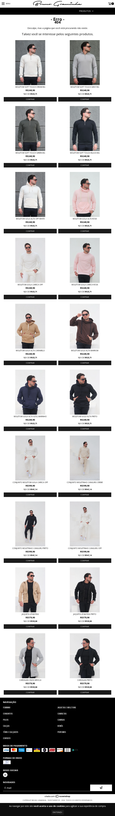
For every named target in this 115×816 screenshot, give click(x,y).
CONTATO (6, 738)
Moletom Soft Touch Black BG (85, 153)
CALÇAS (6, 725)
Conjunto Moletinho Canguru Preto (30, 548)
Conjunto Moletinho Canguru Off (85, 548)
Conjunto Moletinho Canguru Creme (85, 482)
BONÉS (60, 725)
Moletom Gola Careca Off (30, 285)
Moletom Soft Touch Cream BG (30, 87)
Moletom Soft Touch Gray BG (85, 87)
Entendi (57, 812)
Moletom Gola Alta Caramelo (30, 350)
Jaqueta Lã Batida (30, 614)
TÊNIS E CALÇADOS (10, 731)
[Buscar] (53, 11)
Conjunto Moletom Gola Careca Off (30, 482)
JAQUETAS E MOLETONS (67, 707)
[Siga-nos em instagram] (5, 775)
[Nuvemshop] (57, 797)
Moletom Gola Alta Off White (30, 219)
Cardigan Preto (84, 680)
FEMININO (6, 707)
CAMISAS (61, 719)
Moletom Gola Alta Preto (84, 416)
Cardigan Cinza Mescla (30, 680)
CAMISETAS (62, 713)
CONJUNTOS (8, 713)
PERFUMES (62, 731)
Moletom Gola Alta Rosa (85, 219)
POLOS (5, 719)
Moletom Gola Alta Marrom (84, 350)
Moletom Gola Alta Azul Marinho (30, 416)
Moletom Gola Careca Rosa (85, 285)
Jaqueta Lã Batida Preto (84, 614)
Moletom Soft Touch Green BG (30, 153)
